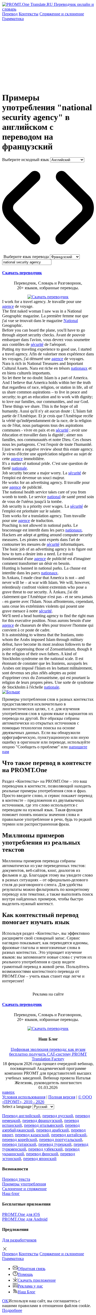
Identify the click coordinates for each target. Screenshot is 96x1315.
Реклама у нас (30, 1286)
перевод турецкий (54, 1144)
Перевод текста (16, 1179)
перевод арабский (52, 1130)
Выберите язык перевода (26, 256)
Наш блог (11, 1193)
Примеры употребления (24, 1184)
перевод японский (40, 1158)
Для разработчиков (19, 1240)
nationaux (79, 368)
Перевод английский (21, 1116)
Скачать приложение (37, 1280)
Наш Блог (26, 1292)
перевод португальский (60, 1139)
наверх (8, 1092)
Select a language (16, 1106)
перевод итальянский (43, 1125)
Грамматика (13, 18)
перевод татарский (19, 1144)
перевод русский (57, 1116)
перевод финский (42, 1154)
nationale (19, 468)
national (54, 496)
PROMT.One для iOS (21, 1214)
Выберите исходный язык (25, 159)
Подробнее (12, 1310)
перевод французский (42, 1120)
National (70, 320)
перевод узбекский (45, 1149)
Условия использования (23, 1097)
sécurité (37, 344)
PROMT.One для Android (24, 1219)
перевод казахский (32, 1135)
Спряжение (61, 14)
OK (5, 1301)
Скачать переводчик (22, 273)
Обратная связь (31, 1268)
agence (8, 306)
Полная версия (61, 1097)
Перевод (10, 14)
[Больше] (11, 692)
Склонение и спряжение (24, 1188)
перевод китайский (68, 1135)
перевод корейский (19, 1139)
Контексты (28, 14)
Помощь (25, 1274)
